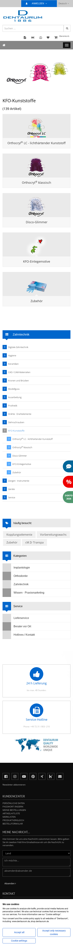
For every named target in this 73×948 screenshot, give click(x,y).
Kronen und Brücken (18, 380)
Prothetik (12, 405)
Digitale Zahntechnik (18, 347)
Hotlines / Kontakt (24, 634)
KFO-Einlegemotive (36, 261)
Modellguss (14, 388)
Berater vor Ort (22, 626)
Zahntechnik (21, 584)
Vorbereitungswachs (53, 534)
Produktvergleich (13, 820)
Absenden (9, 883)
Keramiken (13, 363)
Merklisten (9, 816)
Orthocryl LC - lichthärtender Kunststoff (36, 143)
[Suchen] (67, 28)
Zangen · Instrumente (18, 480)
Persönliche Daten (14, 803)
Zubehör (37, 301)
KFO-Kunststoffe (16, 430)
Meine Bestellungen (14, 810)
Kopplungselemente (19, 534)
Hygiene (12, 355)
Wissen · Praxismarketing (29, 592)
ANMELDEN (38, 3)
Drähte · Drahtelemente (19, 413)
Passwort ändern (13, 806)
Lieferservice (21, 618)
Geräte (11, 489)
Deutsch (63, 3)
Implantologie (22, 567)
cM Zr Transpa (34, 542)
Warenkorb (64, 36)
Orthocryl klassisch (36, 182)
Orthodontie (21, 575)
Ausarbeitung (15, 397)
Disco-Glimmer (36, 222)
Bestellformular (13, 823)
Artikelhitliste (11, 813)
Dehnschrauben (16, 422)
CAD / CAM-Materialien (19, 372)
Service (11, 497)
